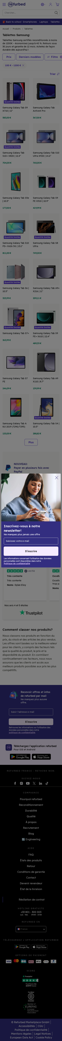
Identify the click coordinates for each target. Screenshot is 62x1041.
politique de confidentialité (33, 527)
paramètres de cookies (22, 523)
